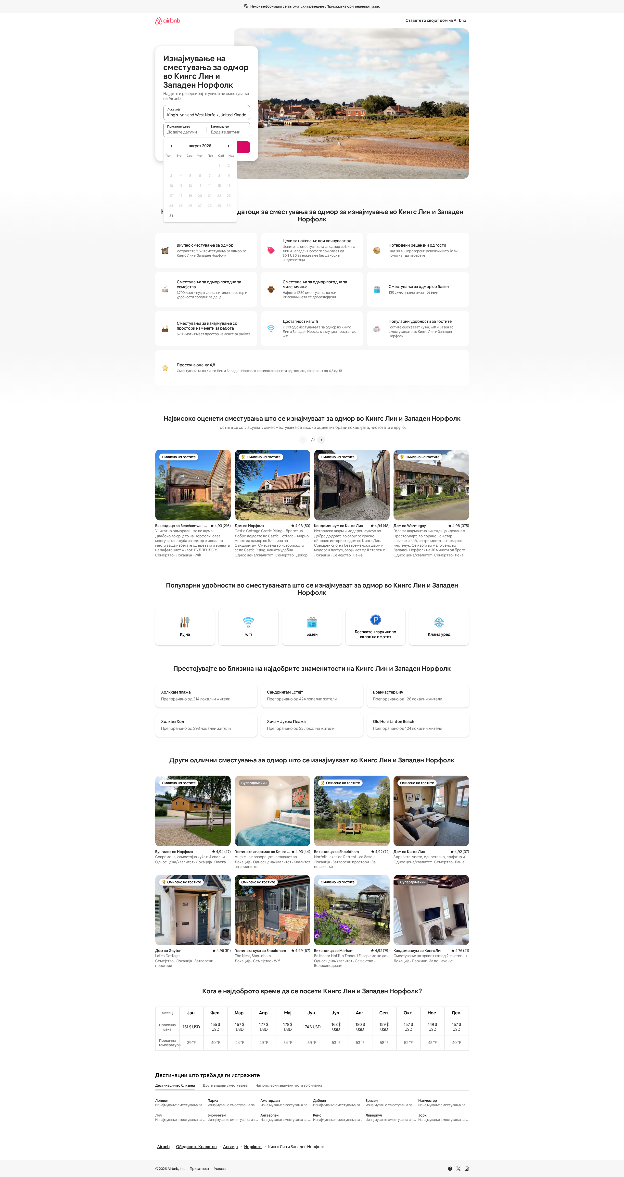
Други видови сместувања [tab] (225, 1085)
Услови (220, 1168)
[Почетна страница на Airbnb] (167, 20)
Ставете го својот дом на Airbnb (436, 20)
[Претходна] (303, 440)
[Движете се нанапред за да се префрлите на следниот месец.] (228, 145)
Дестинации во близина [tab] (175, 1085)
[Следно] (321, 440)
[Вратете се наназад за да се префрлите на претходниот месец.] (171, 145)
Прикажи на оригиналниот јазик (353, 6)
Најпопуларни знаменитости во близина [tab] (288, 1085)
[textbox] (185, 132)
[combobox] (206, 115)
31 (171, 216)
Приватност (199, 1168)
